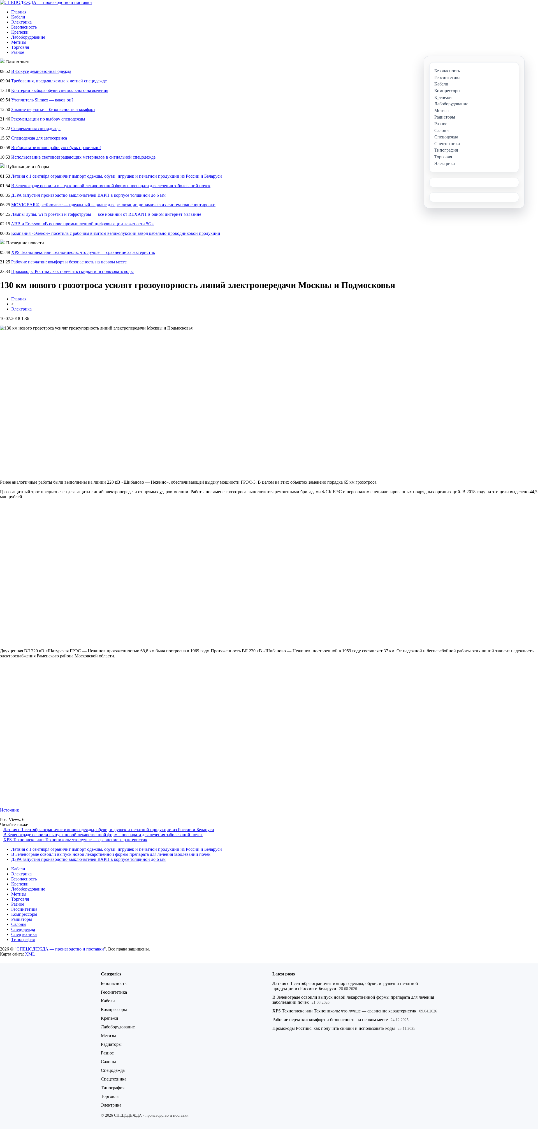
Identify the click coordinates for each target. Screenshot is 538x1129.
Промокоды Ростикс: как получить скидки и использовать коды (72, 271)
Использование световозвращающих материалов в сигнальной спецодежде (83, 157)
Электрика (21, 22)
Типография (23, 939)
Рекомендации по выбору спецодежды (48, 119)
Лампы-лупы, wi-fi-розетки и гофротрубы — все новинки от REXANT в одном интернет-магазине (106, 214)
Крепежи (20, 32)
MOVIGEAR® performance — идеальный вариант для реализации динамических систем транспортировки (113, 204)
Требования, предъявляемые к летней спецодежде (59, 80)
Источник (9, 810)
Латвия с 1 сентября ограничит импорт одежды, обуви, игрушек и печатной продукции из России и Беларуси (116, 176)
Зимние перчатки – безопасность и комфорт (53, 109)
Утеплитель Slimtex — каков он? (42, 100)
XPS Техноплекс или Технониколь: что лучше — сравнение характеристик (83, 252)
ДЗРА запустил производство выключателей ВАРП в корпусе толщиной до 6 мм (88, 195)
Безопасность (24, 27)
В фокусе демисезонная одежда (41, 71)
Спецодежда (23, 929)
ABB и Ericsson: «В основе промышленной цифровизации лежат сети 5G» (82, 223)
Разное (17, 52)
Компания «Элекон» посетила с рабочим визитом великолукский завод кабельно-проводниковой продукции (115, 233)
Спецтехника (24, 934)
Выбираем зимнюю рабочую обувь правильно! (56, 147)
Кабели (18, 17)
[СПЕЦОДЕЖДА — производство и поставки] (46, 2)
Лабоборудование (28, 37)
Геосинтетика (24, 909)
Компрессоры (24, 914)
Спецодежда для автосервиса (39, 138)
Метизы (18, 42)
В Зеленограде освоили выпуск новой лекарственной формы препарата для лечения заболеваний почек (110, 185)
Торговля (20, 47)
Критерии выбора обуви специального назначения (59, 90)
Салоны (18, 924)
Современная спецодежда (36, 128)
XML (30, 954)
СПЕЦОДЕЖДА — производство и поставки (60, 949)
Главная (18, 12)
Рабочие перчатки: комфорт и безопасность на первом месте (69, 261)
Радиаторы (21, 919)
